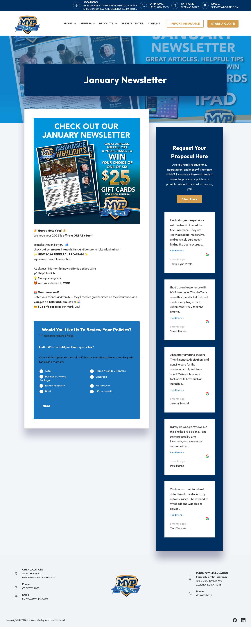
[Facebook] (235, 620)
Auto (48, 370)
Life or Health (104, 391)
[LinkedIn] (243, 620)
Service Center (132, 23)
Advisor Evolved (55, 620)
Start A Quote (223, 23)
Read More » (177, 250)
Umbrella (101, 376)
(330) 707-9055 (159, 7)
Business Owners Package (53, 378)
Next (47, 406)
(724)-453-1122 (190, 7)
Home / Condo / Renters (111, 370)
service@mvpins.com (225, 7)
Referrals (87, 23)
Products (106, 23)
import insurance (185, 23)
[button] (189, 199)
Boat (48, 391)
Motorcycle (103, 385)
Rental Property (55, 385)
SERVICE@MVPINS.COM (35, 598)
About (68, 23)
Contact (154, 23)
